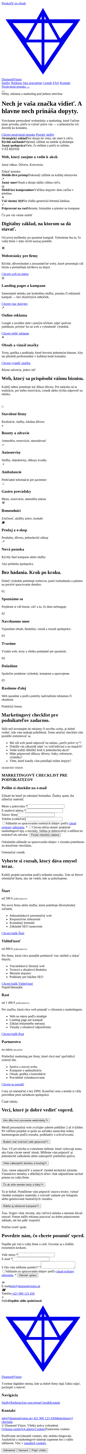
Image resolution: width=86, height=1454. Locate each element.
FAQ (56, 83)
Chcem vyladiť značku (16, 363)
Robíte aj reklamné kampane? (21, 1206)
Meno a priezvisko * (14, 806)
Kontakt (65, 83)
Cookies (40, 1429)
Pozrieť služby (45, 134)
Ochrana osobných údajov (18, 1429)
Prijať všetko (39, 1450)
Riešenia (16, 83)
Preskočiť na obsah (14, 3)
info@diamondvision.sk (25, 1286)
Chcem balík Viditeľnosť (17, 983)
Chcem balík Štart (13, 933)
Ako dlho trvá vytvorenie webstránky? (25, 1120)
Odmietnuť (9, 1450)
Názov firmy (10, 814)
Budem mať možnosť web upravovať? (26, 1141)
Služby (6, 83)
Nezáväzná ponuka (16, 86)
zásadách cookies (35, 1443)
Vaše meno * (10, 1254)
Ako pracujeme (32, 83)
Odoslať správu (28, 1275)
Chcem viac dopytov (15, 303)
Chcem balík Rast (13, 1034)
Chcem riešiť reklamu (15, 333)
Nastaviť (23, 1450)
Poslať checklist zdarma (45, 834)
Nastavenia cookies (57, 1429)
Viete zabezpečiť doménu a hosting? (25, 1163)
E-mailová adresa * (14, 810)
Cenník (47, 83)
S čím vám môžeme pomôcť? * (21, 1267)
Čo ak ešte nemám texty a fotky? (23, 1184)
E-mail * (7, 1259)
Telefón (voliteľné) (13, 819)
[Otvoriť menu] (3, 91)
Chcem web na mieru (15, 274)
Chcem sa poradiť (13, 1084)
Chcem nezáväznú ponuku (18, 134)
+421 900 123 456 (23, 1293)
